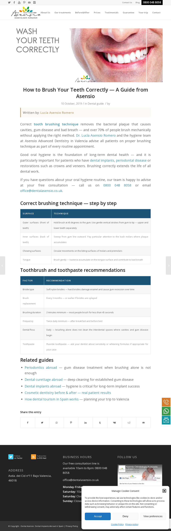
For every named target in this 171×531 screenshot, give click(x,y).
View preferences (152, 516)
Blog (138, 2)
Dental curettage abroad (44, 379)
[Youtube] (19, 2)
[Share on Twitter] (42, 422)
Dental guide (96, 103)
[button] (164, 490)
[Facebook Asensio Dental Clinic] (140, 476)
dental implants (102, 160)
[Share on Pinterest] (71, 422)
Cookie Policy (117, 524)
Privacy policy (131, 524)
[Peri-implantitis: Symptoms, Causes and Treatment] (2, 265)
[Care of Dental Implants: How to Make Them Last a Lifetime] (168, 265)
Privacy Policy (72, 526)
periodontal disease (131, 160)
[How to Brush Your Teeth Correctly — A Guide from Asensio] (85, 55)
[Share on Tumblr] (100, 422)
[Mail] (29, 2)
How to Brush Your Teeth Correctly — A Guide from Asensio (85, 93)
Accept (98, 516)
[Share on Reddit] (129, 422)
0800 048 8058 (117, 185)
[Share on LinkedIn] (85, 422)
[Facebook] (14, 2)
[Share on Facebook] (27, 422)
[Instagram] (34, 2)
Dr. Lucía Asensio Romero (96, 135)
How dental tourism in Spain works (52, 399)
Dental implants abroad (43, 386)
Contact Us (127, 2)
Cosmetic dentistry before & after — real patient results (68, 392)
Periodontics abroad (41, 367)
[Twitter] (9, 2)
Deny (125, 516)
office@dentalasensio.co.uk (41, 190)
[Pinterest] (24, 2)
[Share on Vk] (114, 422)
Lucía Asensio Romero (57, 112)
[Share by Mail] (143, 422)
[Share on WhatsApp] (56, 422)
